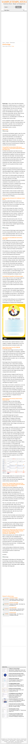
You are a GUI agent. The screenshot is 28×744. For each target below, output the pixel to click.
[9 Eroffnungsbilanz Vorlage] (5, 712)
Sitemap (14, 739)
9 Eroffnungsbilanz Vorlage (14, 708)
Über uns (18, 739)
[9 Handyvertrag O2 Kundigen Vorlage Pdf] (5, 717)
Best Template (11, 741)
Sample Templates (5, 740)
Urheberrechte (23, 739)
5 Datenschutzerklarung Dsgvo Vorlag (16, 673)
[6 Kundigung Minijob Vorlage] (5, 686)
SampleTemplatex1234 (17, 742)
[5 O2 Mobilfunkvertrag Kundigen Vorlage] (5, 696)
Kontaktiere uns (4, 739)
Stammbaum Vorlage (13, 597)
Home (4, 42)
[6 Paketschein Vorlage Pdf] (5, 681)
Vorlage (7, 42)
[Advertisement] (14, 26)
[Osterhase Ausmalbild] (6, 603)
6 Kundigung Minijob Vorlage (14, 683)
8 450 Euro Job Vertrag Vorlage (15, 688)
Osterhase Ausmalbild (13, 602)
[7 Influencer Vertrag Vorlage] (5, 671)
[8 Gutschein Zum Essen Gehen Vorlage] (5, 706)
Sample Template (20, 740)
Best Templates (12, 740)
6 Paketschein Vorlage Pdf (14, 678)
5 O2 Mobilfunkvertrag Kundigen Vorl (16, 693)
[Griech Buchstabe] (6, 608)
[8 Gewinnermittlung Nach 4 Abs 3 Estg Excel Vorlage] (5, 702)
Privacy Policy (10, 739)
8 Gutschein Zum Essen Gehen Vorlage (16, 703)
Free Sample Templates (19, 741)
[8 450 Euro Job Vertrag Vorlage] (5, 691)
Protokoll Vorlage (12, 612)
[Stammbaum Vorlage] (6, 598)
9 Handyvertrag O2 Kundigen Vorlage (16, 713)
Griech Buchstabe (12, 607)
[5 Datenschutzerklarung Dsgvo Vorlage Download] (5, 676)
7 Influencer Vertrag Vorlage (14, 668)
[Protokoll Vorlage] (6, 613)
